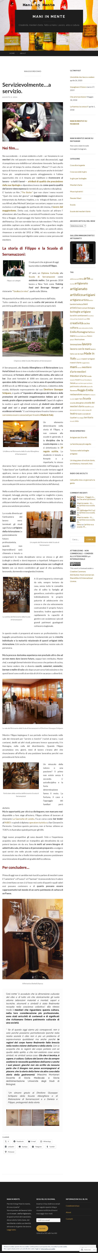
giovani (72, 339)
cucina (86, 323)
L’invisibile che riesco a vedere (82, 77)
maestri (78, 359)
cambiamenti (82, 315)
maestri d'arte (75, 363)
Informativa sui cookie (48, 1249)
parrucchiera (80, 383)
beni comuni (83, 308)
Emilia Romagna (78, 331)
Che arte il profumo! (78, 97)
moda (89, 376)
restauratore (76, 394)
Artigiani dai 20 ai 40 (78, 437)
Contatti (69, 1219)
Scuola (72, 205)
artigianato (81, 283)
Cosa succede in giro (78, 172)
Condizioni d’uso (72, 1206)
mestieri (81, 371)
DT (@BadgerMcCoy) (86, 510)
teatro (73, 413)
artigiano (75, 299)
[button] (12, 1117)
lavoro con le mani (80, 348)
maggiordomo (85, 363)
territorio (88, 417)
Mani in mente (49, 16)
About (23, 53)
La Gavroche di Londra (23, 818)
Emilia (91, 328)
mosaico (72, 380)
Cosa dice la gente (77, 165)
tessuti (72, 421)
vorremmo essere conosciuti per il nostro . (28, 415)
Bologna (91, 308)
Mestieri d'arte (76, 185)
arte (87, 278)
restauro (86, 394)
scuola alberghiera (77, 403)
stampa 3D (88, 410)
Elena (79, 524)
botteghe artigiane (80, 311)
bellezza (80, 304)
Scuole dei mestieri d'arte (80, 211)
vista (77, 421)
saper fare (78, 399)
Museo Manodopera (86, 380)
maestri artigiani (88, 359)
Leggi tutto (11, 1229)
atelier (91, 300)
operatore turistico (38, 822)
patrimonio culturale (78, 386)
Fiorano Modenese (81, 336)
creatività (76, 323)
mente (79, 367)
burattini (73, 315)
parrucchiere (88, 383)
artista (85, 299)
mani (73, 367)
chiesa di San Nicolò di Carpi (78, 319)
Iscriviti (42, 1228)
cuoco (80, 328)
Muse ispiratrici (76, 191)
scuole (87, 406)
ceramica (91, 315)
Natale (72, 383)
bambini (73, 304)
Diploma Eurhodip (50, 273)
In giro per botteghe (78, 178)
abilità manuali (74, 279)
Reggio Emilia (85, 390)
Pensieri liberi (75, 198)
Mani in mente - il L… (85, 503)
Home (12, 53)
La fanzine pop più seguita (80, 444)
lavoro (86, 344)
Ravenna (73, 390)
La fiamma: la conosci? (79, 106)
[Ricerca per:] (83, 539)
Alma (81, 279)
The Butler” (27, 192)
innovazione (76, 344)
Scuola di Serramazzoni (43, 276)
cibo (88, 319)
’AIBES (7, 822)
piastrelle (90, 386)
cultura (74, 327)
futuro (89, 336)
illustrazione (79, 339)
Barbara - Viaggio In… (86, 497)
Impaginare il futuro (78, 87)
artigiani (89, 295)
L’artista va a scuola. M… (85, 525)
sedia (83, 410)
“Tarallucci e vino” (20, 291)
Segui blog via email (45, 1199)
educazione (85, 328)
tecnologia (80, 417)
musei (77, 380)
